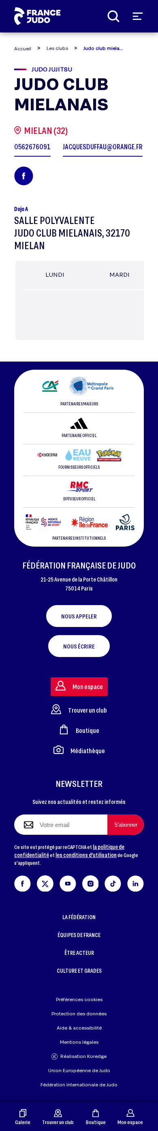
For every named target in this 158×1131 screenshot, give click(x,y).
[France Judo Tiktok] (113, 882)
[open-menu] (138, 16)
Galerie (22, 1122)
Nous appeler (79, 616)
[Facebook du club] (23, 175)
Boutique (96, 1122)
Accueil (22, 48)
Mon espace (130, 1122)
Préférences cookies (79, 999)
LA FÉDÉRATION (79, 916)
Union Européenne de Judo (79, 1070)
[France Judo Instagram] (90, 882)
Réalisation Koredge (83, 1056)
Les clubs (57, 48)
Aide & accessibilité (79, 1027)
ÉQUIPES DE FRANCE (79, 934)
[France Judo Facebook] (22, 882)
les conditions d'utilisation (86, 854)
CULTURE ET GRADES (79, 970)
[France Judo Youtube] (68, 882)
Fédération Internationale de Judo (79, 1084)
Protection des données (79, 1013)
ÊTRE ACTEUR (79, 952)
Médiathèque (87, 750)
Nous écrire (79, 646)
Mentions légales (79, 1042)
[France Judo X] (45, 882)
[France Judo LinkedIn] (135, 882)
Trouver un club (58, 1122)
